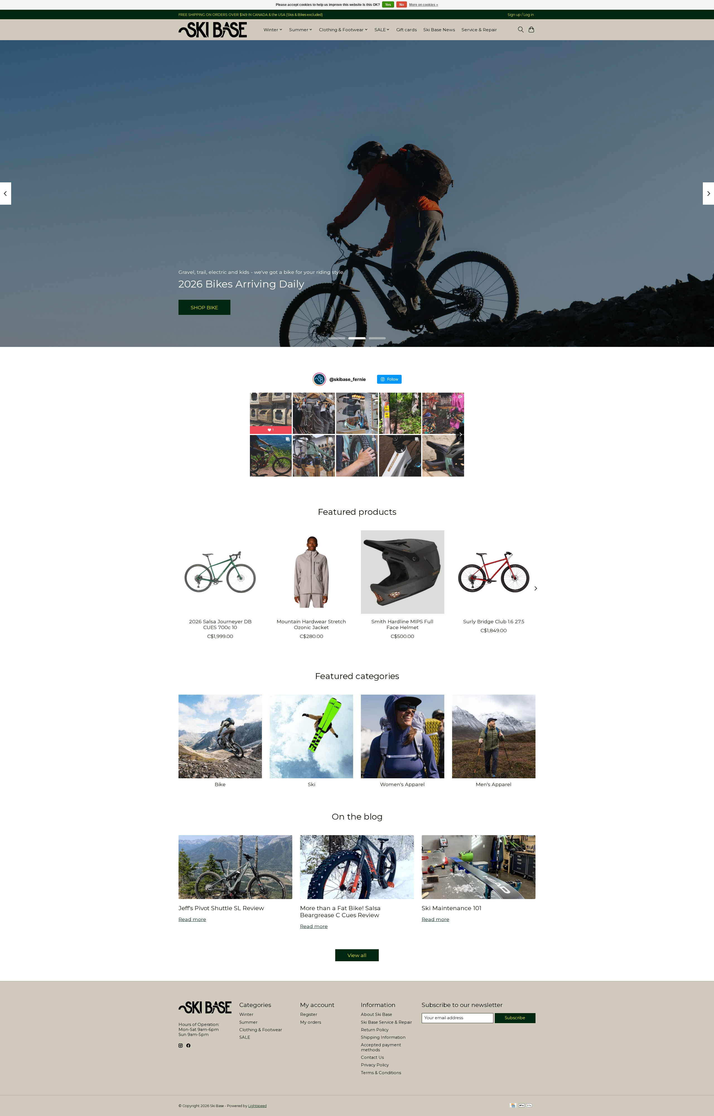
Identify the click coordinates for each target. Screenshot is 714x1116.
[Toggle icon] (521, 30)
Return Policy (375, 1029)
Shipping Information (383, 1037)
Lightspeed (257, 1106)
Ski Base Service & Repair (386, 1022)
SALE (244, 1037)
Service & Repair (479, 29)
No (401, 5)
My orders (310, 1022)
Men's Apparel (494, 784)
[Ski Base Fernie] (212, 29)
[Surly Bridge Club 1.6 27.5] (494, 572)
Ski (311, 784)
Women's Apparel (402, 784)
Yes (388, 5)
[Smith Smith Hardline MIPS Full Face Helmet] (402, 572)
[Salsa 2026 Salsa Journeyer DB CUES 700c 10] (220, 572)
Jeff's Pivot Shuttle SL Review (221, 908)
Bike (220, 784)
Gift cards (406, 29)
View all (357, 955)
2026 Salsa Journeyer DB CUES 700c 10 (220, 624)
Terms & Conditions (381, 1072)
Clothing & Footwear (260, 1029)
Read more (192, 919)
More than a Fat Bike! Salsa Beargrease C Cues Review (340, 912)
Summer (248, 1022)
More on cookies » (423, 5)
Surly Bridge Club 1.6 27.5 (493, 621)
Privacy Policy (375, 1064)
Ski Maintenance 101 (451, 908)
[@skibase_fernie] (319, 379)
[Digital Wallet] (525, 1105)
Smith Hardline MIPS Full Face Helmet (402, 624)
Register (308, 1014)
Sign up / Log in (521, 15)
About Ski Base (376, 1014)
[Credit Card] (513, 1105)
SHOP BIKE (204, 307)
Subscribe (515, 1017)
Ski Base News (439, 29)
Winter (246, 1014)
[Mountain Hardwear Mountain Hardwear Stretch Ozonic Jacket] (311, 572)
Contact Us (372, 1057)
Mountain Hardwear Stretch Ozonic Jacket (311, 624)
